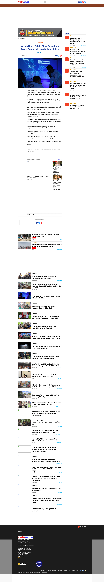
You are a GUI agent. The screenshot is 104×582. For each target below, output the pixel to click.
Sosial (23, 38)
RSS (85, 570)
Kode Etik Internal (75, 570)
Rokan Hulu (59, 442)
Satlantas (59, 398)
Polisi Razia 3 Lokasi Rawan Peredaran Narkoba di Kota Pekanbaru (78, 51)
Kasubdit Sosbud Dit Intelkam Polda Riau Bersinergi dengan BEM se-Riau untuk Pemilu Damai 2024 (46, 286)
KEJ (69, 570)
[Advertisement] (52, 18)
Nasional (59, 249)
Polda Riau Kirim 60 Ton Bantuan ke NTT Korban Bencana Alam (77, 107)
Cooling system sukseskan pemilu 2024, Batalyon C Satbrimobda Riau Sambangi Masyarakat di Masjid (45, 449)
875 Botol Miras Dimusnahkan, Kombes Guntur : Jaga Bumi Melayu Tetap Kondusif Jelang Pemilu (47, 500)
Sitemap (83, 570)
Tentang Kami (43, 570)
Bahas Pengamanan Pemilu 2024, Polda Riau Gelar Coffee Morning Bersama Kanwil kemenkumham (46, 413)
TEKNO (60, 472)
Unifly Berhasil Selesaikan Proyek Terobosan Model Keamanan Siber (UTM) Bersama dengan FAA (46, 469)
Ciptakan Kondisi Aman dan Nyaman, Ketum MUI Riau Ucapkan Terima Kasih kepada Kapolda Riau (46, 478)
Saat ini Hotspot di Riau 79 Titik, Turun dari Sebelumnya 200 (78, 96)
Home (20, 5)
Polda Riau (59, 406)
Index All (49, 2)
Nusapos (65, 570)
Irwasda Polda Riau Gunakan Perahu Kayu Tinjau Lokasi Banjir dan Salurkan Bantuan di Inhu (46, 422)
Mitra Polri (59, 289)
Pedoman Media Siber (52, 570)
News (60, 239)
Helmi (41, 52)
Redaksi (19, 557)
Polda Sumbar (58, 434)
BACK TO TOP (83, 526)
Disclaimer (60, 570)
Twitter (82, 570)
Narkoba (83, 55)
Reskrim (60, 350)
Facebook (80, 570)
